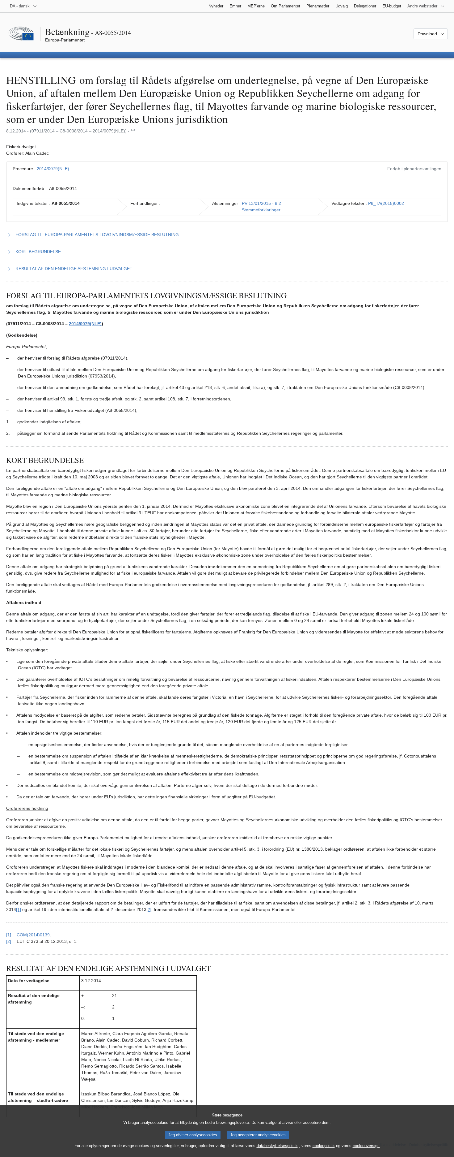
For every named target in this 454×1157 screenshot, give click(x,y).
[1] (18, 909)
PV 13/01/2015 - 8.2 (261, 203)
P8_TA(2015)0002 (386, 203)
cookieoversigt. (366, 1145)
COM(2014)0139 (33, 934)
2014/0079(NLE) (53, 168)
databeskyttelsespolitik (277, 1145)
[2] (148, 909)
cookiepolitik (324, 1145)
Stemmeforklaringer (261, 209)
